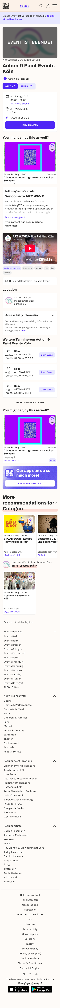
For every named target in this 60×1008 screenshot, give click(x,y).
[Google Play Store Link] (41, 989)
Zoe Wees (9, 839)
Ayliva (7, 843)
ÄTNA (7, 864)
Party (7, 713)
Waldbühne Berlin (14, 795)
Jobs (30, 919)
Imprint (30, 943)
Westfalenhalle (12, 816)
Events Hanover (13, 670)
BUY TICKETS (30, 125)
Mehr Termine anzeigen (30, 402)
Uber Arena (10, 774)
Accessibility (30, 929)
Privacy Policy (30, 948)
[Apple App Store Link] (18, 989)
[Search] (41, 6)
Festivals (9, 747)
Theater (8, 738)
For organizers (30, 899)
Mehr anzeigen (14, 217)
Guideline (30, 938)
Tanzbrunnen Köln (14, 770)
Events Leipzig (12, 674)
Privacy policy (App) (30, 953)
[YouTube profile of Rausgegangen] (36, 973)
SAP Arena (10, 812)
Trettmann (10, 868)
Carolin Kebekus (13, 856)
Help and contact (30, 895)
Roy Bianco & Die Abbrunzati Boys (24, 847)
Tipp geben (30, 909)
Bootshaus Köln (13, 786)
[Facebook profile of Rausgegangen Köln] (30, 973)
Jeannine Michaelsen (16, 835)
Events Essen (11, 657)
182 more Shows (19, 103)
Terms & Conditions (30, 963)
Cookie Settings (30, 958)
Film (6, 721)
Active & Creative (14, 730)
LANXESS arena (13, 803)
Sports (8, 700)
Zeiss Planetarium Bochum (20, 791)
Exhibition (10, 734)
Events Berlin (11, 636)
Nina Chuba (11, 860)
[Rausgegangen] (6, 6)
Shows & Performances (18, 704)
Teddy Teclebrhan (14, 852)
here (23, 330)
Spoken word (11, 743)
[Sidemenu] (54, 6)
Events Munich (12, 678)
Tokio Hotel (10, 877)
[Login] (47, 6)
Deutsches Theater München (20, 778)
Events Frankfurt (13, 661)
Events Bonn (11, 640)
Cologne (8, 622)
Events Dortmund (14, 653)
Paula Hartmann (13, 873)
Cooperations (30, 904)
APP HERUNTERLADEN (36, 484)
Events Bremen (12, 644)
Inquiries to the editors (30, 914)
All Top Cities (11, 687)
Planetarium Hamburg (17, 782)
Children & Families (15, 717)
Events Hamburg (13, 665)
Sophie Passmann (14, 830)
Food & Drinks (12, 751)
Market (8, 726)
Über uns (30, 924)
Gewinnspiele (30, 933)
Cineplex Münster (14, 808)
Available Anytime (12, 268)
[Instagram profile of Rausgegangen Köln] (23, 973)
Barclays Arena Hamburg (18, 799)
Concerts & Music (14, 709)
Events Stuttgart (13, 682)
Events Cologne (13, 649)
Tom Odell (9, 881)
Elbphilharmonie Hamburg (19, 765)
